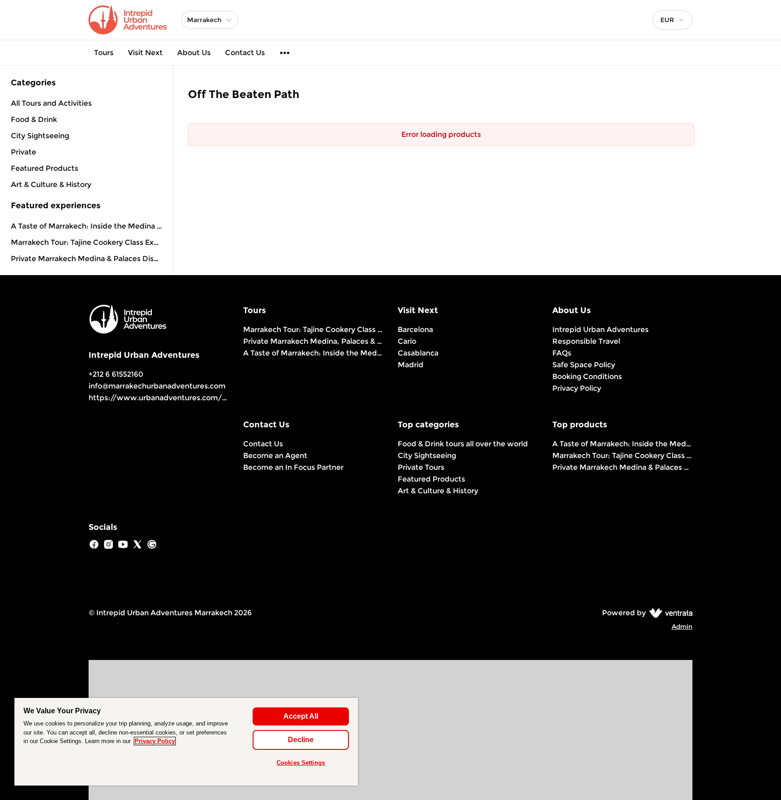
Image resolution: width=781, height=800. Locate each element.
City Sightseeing (427, 455)
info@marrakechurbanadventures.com (157, 386)
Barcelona (415, 329)
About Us (194, 52)
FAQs (561, 353)
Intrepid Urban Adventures (600, 329)
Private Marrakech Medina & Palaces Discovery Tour (86, 258)
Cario (407, 341)
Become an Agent (275, 455)
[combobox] (672, 19)
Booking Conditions (587, 376)
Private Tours (421, 467)
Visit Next (145, 52)
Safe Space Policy (583, 364)
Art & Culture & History (438, 491)
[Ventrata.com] (669, 612)
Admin (682, 626)
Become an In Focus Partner (293, 467)
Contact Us (245, 52)
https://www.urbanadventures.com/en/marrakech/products (199, 397)
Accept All (300, 716)
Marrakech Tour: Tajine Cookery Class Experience (86, 242)
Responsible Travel (586, 341)
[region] (186, 742)
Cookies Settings (301, 762)
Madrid (410, 364)
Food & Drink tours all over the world (463, 444)
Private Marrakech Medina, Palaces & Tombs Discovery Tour (313, 341)
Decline (301, 740)
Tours (103, 52)
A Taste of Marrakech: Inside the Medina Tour (86, 226)
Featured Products (431, 479)
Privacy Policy (576, 388)
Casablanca (418, 353)
